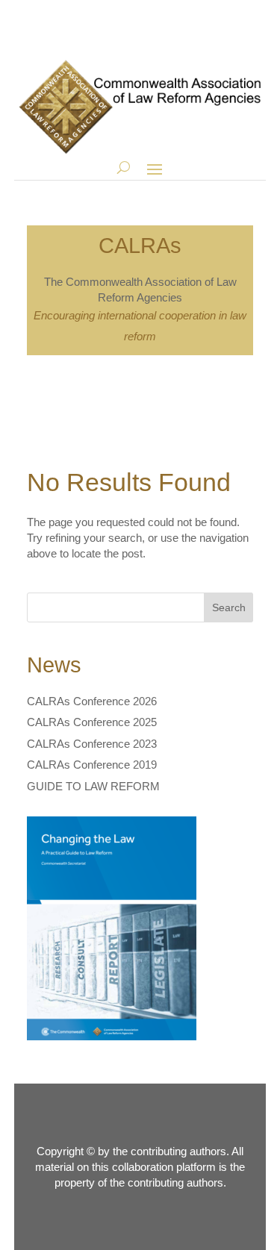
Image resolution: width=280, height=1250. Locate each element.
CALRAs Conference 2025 (92, 722)
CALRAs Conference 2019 (92, 764)
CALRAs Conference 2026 (92, 701)
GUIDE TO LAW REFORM (93, 786)
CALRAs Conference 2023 (92, 743)
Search (229, 607)
